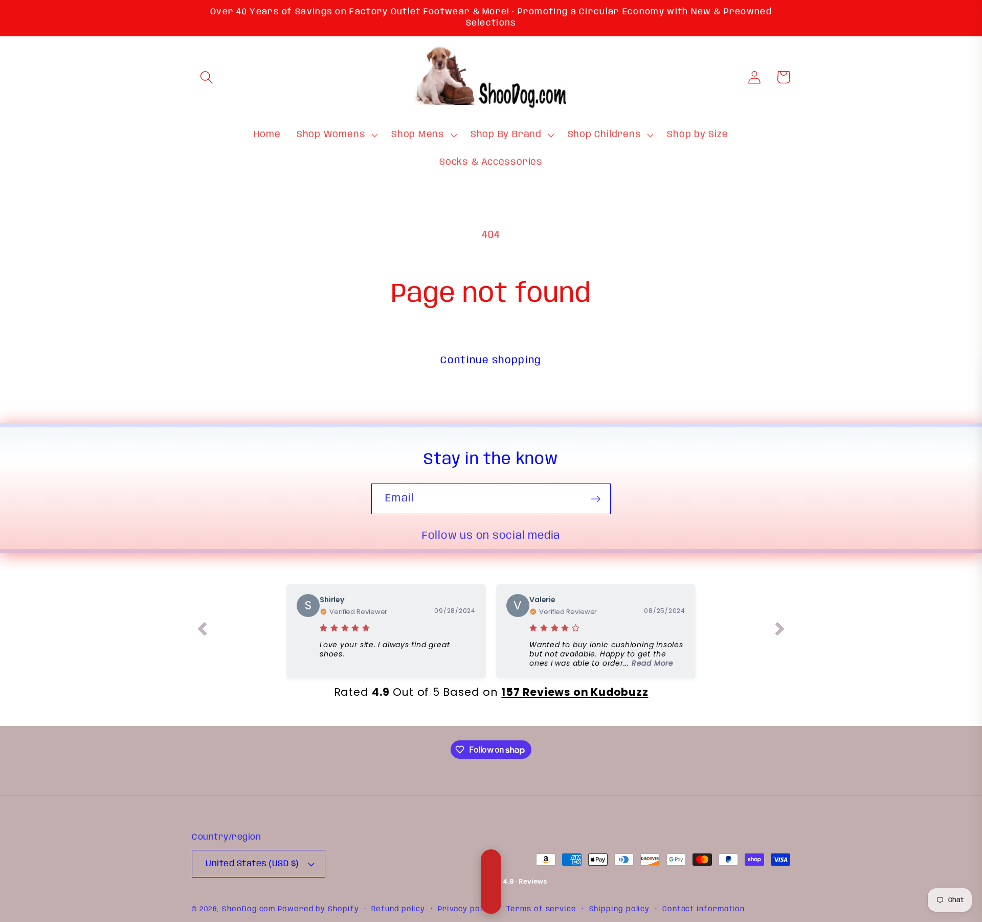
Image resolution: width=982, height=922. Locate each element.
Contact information (703, 909)
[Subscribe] (595, 499)
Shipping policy (619, 909)
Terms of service (541, 909)
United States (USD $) (252, 864)
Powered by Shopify (318, 909)
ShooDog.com (248, 909)
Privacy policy (466, 909)
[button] (206, 77)
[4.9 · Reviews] (491, 881)
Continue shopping (490, 360)
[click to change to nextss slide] (780, 631)
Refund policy (398, 909)
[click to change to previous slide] (202, 631)
